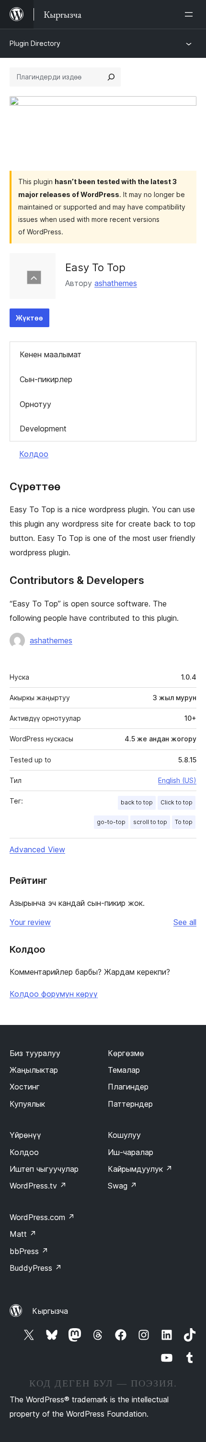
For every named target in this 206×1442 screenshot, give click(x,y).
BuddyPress (36, 1268)
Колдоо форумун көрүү (54, 994)
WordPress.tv (38, 1185)
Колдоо (33, 454)
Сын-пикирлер (46, 379)
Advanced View (37, 849)
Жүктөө (29, 318)
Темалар (124, 1070)
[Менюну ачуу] (190, 14)
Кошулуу (124, 1135)
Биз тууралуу (35, 1053)
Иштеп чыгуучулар (44, 1169)
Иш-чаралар (130, 1152)
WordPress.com (42, 1217)
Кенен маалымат (50, 354)
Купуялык (27, 1104)
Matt (23, 1234)
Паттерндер (130, 1104)
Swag (122, 1185)
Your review (30, 922)
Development (43, 428)
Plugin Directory (35, 43)
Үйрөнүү (25, 1135)
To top (184, 822)
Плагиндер (128, 1086)
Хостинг (25, 1086)
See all (184, 922)
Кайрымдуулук (140, 1169)
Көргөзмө (126, 1053)
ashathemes (115, 283)
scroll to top (150, 822)
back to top (137, 802)
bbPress (29, 1251)
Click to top (176, 802)
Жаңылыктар (34, 1070)
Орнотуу (35, 404)
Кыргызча (50, 1311)
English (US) (177, 780)
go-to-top (111, 822)
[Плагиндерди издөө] (111, 77)
